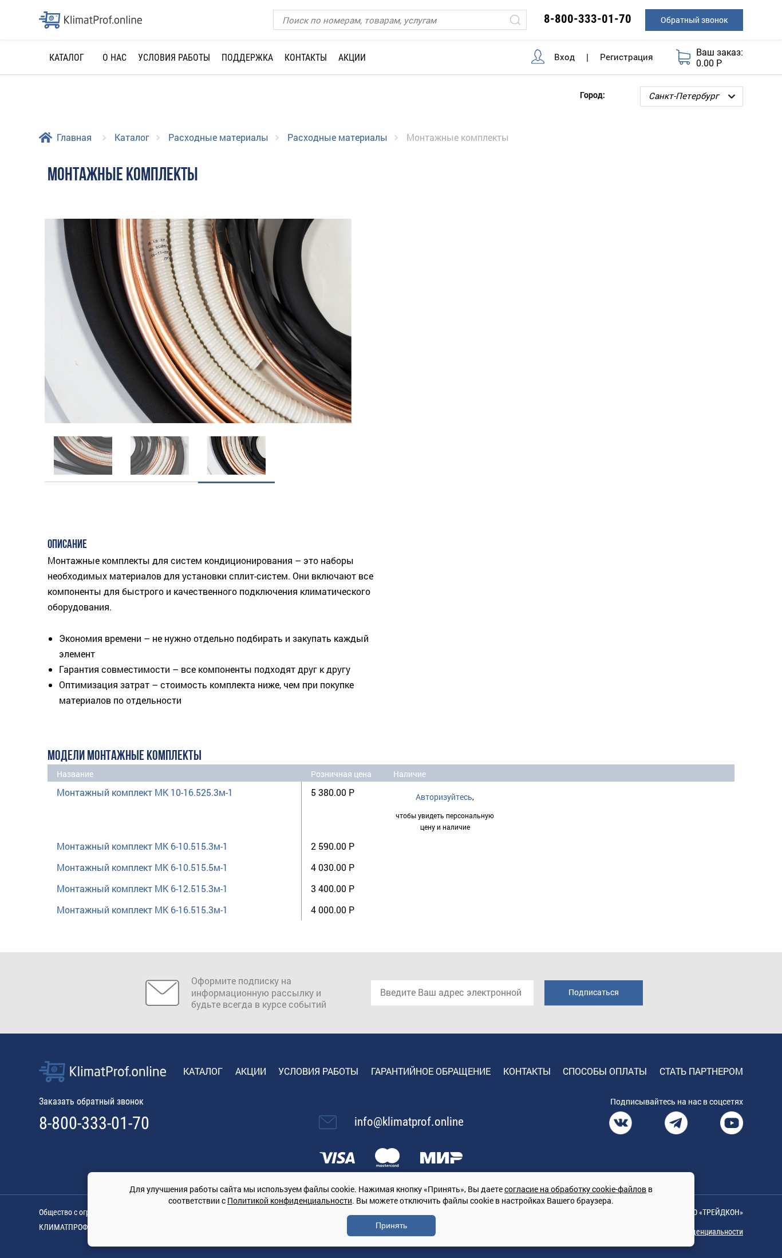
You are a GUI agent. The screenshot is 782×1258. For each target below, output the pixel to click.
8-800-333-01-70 (587, 19)
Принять (391, 1225)
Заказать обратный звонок (91, 1101)
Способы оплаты (605, 1071)
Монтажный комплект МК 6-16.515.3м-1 (142, 910)
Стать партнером (701, 1071)
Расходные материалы (218, 137)
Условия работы (174, 57)
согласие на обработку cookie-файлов (575, 1189)
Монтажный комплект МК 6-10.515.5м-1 (142, 867)
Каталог (131, 137)
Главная (74, 137)
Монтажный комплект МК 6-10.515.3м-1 (142, 846)
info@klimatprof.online (409, 1122)
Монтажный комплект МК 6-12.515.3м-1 (142, 888)
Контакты (306, 57)
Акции (352, 57)
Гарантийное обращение (431, 1071)
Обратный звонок (694, 19)
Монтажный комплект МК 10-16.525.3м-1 (145, 792)
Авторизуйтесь (444, 796)
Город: (592, 94)
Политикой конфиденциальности (289, 1200)
